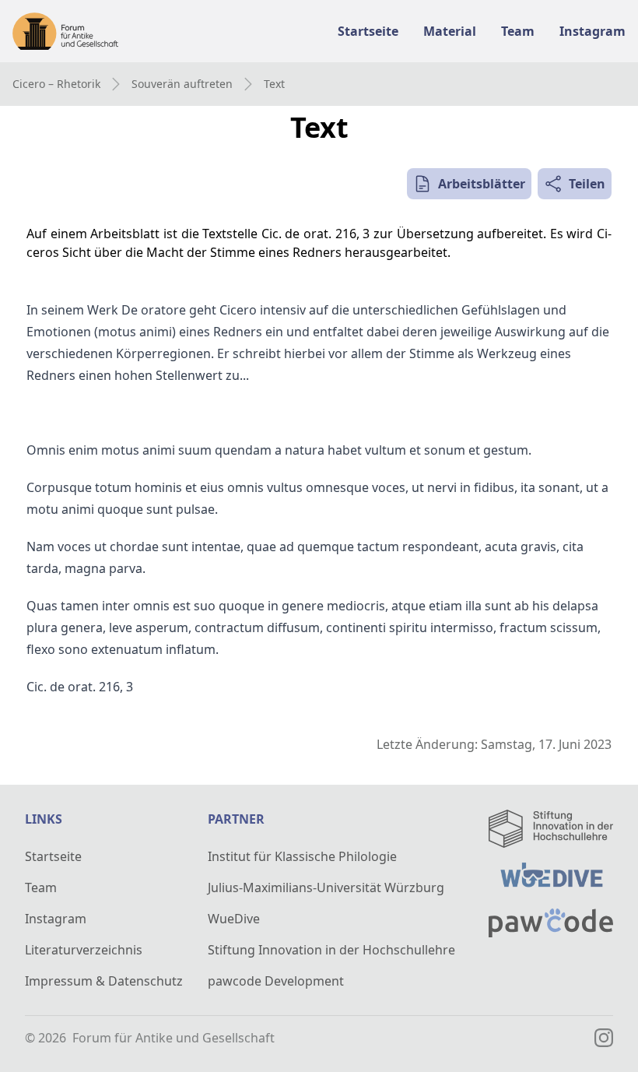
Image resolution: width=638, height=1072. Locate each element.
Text (274, 83)
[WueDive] (551, 878)
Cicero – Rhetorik (56, 83)
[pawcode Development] (551, 923)
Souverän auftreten (182, 83)
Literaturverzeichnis (83, 949)
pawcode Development (276, 980)
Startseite (53, 856)
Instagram (55, 918)
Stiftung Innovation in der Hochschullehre (331, 949)
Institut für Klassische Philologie (302, 856)
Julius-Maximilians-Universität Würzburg (326, 887)
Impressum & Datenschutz (104, 980)
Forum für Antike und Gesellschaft (173, 1037)
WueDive (234, 918)
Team (41, 887)
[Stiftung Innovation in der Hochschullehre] (551, 829)
